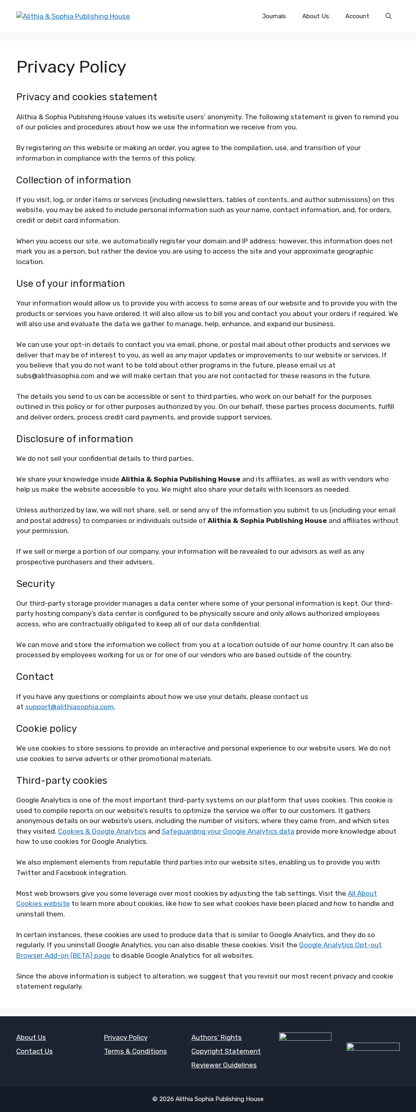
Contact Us (34, 1051)
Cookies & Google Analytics (102, 831)
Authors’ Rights (216, 1037)
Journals (274, 16)
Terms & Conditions (135, 1051)
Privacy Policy (125, 1037)
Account (357, 16)
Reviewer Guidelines (224, 1065)
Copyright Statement (226, 1051)
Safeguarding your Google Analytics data (228, 831)
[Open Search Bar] (388, 16)
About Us (315, 16)
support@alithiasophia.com (69, 707)
